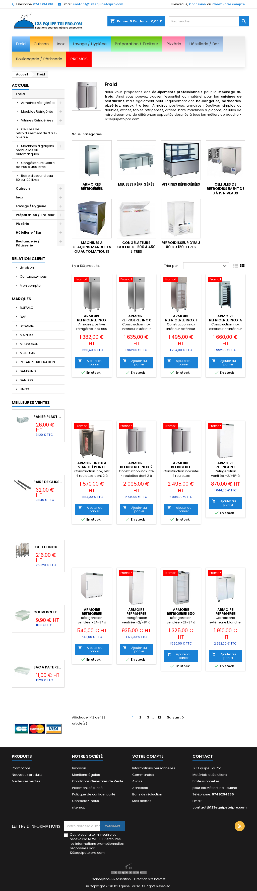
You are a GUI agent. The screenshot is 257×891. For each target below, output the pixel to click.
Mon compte (30, 285)
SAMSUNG (27, 371)
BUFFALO (26, 307)
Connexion (197, 4)
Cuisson (23, 188)
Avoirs (137, 781)
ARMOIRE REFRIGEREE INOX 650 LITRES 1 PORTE (91, 320)
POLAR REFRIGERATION (37, 362)
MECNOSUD (28, 344)
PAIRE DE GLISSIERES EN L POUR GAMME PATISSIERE (47, 482)
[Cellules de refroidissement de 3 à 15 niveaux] (225, 160)
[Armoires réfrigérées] (92, 160)
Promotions (21, 768)
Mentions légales (86, 774)
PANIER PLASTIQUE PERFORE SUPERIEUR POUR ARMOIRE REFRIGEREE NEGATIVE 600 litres (47, 417)
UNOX (24, 389)
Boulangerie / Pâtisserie (27, 243)
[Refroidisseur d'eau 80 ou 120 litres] (181, 218)
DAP (22, 316)
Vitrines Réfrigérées (37, 120)
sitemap (79, 807)
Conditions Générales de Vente (97, 781)
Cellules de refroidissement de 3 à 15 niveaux (36, 133)
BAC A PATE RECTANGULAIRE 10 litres (47, 667)
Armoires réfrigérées (38, 102)
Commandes (143, 774)
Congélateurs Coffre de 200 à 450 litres (35, 164)
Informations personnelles (153, 768)
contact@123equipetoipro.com (98, 4)
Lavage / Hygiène (31, 206)
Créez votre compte (228, 4)
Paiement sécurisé (87, 787)
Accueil (20, 85)
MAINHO (26, 334)
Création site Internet (149, 879)
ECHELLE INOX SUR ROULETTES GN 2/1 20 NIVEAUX (47, 547)
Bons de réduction (147, 794)
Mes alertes (141, 800)
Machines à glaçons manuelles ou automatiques (35, 150)
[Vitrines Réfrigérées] (181, 160)
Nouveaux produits (27, 774)
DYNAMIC (26, 325)
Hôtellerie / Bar (29, 232)
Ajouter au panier (90, 362)
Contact (202, 756)
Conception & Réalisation (112, 879)
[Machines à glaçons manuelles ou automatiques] (92, 218)
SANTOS (26, 380)
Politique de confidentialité (93, 794)
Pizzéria (22, 223)
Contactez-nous (33, 276)
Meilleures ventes (26, 781)
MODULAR (27, 353)
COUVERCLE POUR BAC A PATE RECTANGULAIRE (47, 612)
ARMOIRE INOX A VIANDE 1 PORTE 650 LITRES (91, 467)
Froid (20, 94)
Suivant (176, 717)
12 (159, 717)
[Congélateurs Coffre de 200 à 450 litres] (136, 218)
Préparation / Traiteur (35, 215)
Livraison (26, 267)
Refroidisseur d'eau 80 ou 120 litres (34, 177)
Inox (19, 197)
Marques (21, 299)
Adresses (140, 787)
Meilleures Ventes (31, 402)
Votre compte (147, 756)
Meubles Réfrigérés (37, 111)
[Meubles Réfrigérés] (136, 160)
